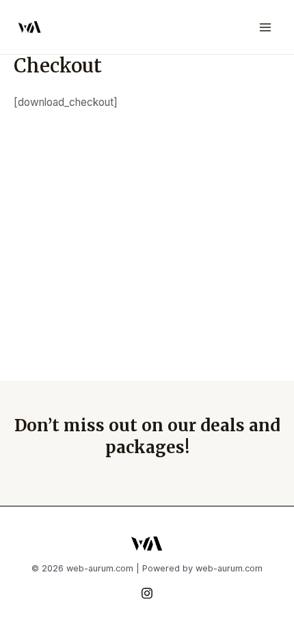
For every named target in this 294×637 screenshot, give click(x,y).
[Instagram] (147, 593)
